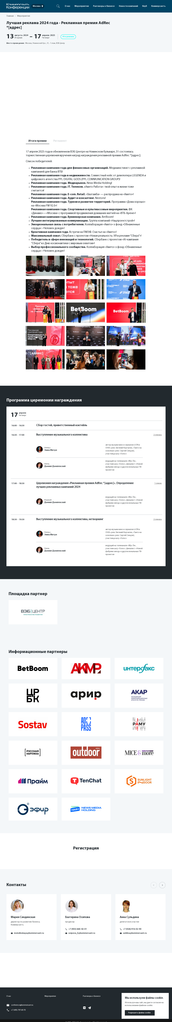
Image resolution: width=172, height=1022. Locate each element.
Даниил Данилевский (55, 466)
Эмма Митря (50, 450)
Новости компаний (128, 6)
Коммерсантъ (158, 6)
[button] (162, 885)
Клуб (144, 6)
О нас (67, 6)
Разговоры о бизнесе (104, 6)
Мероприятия (82, 6)
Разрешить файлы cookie (139, 1013)
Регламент (60, 141)
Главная (10, 16)
